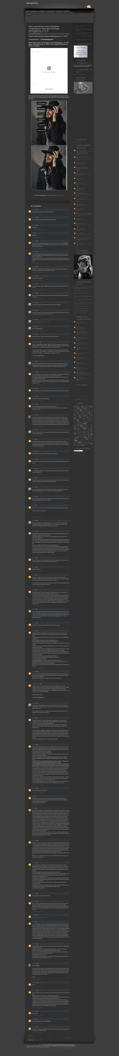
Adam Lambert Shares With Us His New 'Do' (82, 308)
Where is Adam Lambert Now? (81, 162)
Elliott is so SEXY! (79, 219)
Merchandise (81, 421)
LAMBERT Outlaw (35, 342)
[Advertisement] (50, 7)
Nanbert (33, 468)
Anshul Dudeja (38, 1046)
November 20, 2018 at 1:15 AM (37, 836)
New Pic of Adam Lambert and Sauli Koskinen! (82, 169)
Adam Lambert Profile (80, 367)
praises (88, 428)
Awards (81, 408)
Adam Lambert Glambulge (80, 188)
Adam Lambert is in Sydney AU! (81, 163)
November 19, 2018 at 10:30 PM (37, 792)
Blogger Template (30, 1046)
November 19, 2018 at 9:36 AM (37, 474)
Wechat (77, 443)
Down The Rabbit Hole (78, 412)
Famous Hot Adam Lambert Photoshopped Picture (83, 200)
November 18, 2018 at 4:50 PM (37, 237)
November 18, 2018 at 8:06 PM (37, 316)
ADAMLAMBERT (42, 91)
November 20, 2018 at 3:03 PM (37, 1023)
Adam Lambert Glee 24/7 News (81, 218)
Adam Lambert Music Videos (81, 347)
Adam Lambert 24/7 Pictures (81, 172)
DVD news (86, 412)
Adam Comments (84, 405)
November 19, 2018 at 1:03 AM (37, 357)
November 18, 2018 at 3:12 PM (37, 213)
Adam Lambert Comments (80, 243)
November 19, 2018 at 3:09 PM (37, 571)
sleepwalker (85, 433)
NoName (33, 302)
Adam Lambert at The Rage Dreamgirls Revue (82, 306)
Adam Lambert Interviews (80, 327)
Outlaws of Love (86, 425)
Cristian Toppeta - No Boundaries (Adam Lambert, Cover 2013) (82, 364)
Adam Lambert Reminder (80, 193)
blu (32, 233)
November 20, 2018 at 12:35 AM (37, 804)
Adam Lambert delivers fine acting (81, 229)
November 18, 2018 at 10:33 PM (37, 338)
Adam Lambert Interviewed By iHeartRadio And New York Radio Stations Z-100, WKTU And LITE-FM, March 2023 (83, 30)
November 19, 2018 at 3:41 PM (37, 605)
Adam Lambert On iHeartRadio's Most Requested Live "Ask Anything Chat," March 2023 (82, 33)
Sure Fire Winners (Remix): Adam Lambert (83, 358)
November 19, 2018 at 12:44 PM (37, 517)
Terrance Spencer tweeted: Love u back (82, 159)
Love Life (81, 419)
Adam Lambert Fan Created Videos (82, 343)
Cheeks (84, 410)
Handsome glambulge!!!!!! (80, 189)
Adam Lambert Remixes (80, 357)
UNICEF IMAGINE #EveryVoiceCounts (84, 440)
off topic (91, 423)
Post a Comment (32, 1035)
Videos (83, 442)
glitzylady (34, 414)
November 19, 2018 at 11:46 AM (37, 492)
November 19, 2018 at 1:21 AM (37, 368)
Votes (91, 442)
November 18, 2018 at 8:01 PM (37, 306)
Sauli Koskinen (88, 432)
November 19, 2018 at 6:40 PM (37, 680)
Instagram (84, 417)
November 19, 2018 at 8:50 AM (37, 455)
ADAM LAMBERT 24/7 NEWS (55, 195)
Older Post (66, 1037)
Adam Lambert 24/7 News (32, 3)
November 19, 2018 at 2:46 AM (37, 384)
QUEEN (75, 429)
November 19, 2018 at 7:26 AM (37, 435)
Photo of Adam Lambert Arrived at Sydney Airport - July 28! (83, 174)
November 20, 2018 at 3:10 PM (37, 1032)
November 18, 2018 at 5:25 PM (37, 298)
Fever (91, 413)
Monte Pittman (86, 421)
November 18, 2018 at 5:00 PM (37, 272)
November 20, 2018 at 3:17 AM (37, 897)
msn (91, 421)
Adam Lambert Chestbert (80, 178)
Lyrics (86, 419)
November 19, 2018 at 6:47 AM (37, 426)
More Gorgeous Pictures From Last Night (81, 310)
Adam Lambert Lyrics (79, 377)
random (87, 431)
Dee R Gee (34, 241)
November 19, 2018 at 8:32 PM (37, 699)
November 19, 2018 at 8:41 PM (37, 714)
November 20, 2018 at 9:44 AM (37, 918)
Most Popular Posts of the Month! (80, 399)
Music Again (77, 422)
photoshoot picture (88, 426)
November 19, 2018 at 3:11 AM (37, 392)
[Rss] (89, 4)
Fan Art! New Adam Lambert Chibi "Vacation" (82, 323)
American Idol (87, 407)
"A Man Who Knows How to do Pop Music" (83, 234)
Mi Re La (34, 404)
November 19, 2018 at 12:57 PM (37, 527)
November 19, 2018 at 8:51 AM (37, 465)
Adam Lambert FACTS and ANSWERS (82, 237)
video (75, 442)
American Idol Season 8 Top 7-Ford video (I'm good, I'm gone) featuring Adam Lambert (83, 374)
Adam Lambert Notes (79, 198)
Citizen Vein (89, 410)
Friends (88, 414)
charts (78, 410)
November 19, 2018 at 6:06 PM (37, 668)
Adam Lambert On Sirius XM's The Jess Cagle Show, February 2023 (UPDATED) (82, 39)
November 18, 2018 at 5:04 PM (37, 280)
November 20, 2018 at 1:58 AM (37, 859)
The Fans (88, 434)
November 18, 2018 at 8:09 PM (37, 330)
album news (78, 407)
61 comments (32, 201)
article (75, 408)
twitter (90, 439)
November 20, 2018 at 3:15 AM (37, 889)
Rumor (81, 432)
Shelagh (33, 439)
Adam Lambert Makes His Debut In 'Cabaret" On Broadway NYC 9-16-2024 (82, 26)
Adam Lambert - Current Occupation (82, 368)
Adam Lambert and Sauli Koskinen (82, 167)
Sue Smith (34, 217)
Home (49, 1037)
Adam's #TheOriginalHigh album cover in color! (83, 184)
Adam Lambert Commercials (81, 372)
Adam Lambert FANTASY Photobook (82, 353)
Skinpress (64, 1045)
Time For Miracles (84, 436)
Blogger (73, 1045)
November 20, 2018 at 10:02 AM (37, 940)
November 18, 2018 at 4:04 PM (37, 221)
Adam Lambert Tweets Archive (81, 223)
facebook (80, 413)
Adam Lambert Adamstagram (81, 150)
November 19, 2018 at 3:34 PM (37, 586)
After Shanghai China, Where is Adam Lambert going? (82, 239)
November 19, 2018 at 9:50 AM (37, 483)
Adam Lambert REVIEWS (80, 233)
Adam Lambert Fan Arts (80, 321)
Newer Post (32, 1037)
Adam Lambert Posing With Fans (81, 331)
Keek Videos (86, 418)
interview (90, 417)
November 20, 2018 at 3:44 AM (37, 911)
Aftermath (90, 405)
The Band (82, 434)
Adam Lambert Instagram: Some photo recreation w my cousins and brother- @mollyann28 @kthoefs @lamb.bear (82, 152)
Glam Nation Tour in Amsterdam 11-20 (81, 290)
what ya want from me (84, 443)
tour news (81, 437)
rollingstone (76, 432)
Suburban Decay (76, 434)
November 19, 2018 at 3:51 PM (37, 619)
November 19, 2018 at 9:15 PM (37, 741)
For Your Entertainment (80, 414)
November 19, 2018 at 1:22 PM (37, 554)
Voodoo (87, 442)
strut (90, 433)
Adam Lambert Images (80, 204)
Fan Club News (85, 413)
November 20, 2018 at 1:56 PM (37, 1015)
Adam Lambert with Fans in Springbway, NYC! (82, 333)
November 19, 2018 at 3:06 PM (37, 563)
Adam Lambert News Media (81, 228)
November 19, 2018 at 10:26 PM (37, 784)
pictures (79, 428)
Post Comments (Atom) (38, 1040)
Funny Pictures (45, 1046)
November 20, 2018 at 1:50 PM (37, 1007)
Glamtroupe (76, 415)
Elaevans (34, 209)
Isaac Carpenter (79, 418)
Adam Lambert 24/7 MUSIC (81, 337)
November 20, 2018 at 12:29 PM (37, 959)
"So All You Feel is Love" (80, 209)
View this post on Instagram (49, 72)
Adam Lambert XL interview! (81, 328)
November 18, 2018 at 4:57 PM (37, 263)
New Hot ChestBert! (79, 179)
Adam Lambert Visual (80, 182)
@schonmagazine (49, 89)
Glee (82, 415)
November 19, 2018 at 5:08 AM (37, 400)
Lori (33, 796)
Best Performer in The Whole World (82, 205)
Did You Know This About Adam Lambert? (83, 213)
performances (77, 426)
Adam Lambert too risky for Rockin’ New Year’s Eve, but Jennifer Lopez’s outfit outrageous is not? (83, 288)
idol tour (87, 415)
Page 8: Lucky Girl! (79, 354)
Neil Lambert (83, 422)
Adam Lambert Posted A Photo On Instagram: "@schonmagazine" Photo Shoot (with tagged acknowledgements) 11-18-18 (44, 28)
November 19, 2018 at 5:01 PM (37, 627)
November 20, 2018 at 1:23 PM (37, 986)
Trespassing (89, 437)
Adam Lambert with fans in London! (82, 344)
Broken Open (84, 409)
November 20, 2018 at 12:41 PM (37, 979)
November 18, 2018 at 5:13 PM (37, 289)
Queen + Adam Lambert (83, 429)
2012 (75, 405)
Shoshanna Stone (79, 433)
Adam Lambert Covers (80, 362)
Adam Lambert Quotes (80, 208)
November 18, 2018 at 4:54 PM (37, 248)
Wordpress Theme (56, 1045)
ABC (79, 405)
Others (77, 425)
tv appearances (82, 439)
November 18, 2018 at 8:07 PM (37, 322)
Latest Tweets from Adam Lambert (80, 312)
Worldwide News (77, 445)
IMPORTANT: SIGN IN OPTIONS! (80, 74)
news (80, 424)
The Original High (76, 436)
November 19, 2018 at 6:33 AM (37, 411)
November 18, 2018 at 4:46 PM (37, 229)
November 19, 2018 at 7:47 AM (37, 447)
